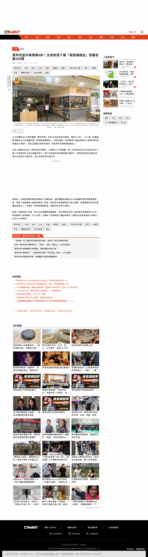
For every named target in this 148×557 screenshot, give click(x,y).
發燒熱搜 (114, 527)
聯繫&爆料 (72, 527)
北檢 (40, 68)
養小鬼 (123, 122)
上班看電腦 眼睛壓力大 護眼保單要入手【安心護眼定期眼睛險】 (42, 301)
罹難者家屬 (25, 72)
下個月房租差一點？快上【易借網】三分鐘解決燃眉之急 (55, 458)
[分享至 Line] (9, 77)
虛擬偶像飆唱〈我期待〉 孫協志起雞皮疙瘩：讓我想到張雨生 (26, 369)
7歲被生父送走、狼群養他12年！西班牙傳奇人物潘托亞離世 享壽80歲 (26, 458)
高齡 (106, 118)
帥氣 (120, 118)
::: (14, 40)
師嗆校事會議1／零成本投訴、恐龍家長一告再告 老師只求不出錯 (55, 391)
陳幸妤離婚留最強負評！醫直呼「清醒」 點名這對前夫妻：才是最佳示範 (55, 436)
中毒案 (93, 68)
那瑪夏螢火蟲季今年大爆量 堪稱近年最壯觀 (34, 297)
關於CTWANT (51, 527)
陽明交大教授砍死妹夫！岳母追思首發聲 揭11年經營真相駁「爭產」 (85, 458)
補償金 (55, 68)
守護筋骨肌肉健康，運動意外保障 (85, 480)
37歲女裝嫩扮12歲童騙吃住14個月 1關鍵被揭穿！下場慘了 (85, 503)
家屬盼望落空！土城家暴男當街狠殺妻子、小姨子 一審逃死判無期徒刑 (85, 369)
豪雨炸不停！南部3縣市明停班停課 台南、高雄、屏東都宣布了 (85, 413)
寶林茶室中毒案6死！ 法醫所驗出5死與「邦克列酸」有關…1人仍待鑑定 (42, 252)
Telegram (94, 533)
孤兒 (127, 118)
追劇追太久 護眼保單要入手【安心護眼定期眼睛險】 (25, 480)
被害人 (63, 68)
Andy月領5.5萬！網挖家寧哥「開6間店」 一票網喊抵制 (39, 290)
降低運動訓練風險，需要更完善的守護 (85, 436)
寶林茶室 (17, 68)
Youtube (76, 533)
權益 (47, 72)
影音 (122, 37)
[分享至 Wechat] (9, 85)
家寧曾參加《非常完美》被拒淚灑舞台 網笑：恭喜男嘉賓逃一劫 (42, 284)
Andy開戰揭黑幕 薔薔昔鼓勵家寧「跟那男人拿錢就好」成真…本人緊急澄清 (47, 287)
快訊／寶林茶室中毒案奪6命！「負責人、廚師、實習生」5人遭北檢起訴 (42, 244)
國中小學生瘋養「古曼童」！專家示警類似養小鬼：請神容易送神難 (55, 503)
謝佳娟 (19, 63)
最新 (26, 37)
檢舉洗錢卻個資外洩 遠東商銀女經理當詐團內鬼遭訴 (26, 436)
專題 (133, 37)
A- (20, 131)
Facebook (57, 533)
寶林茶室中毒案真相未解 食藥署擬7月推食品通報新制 (35, 256)
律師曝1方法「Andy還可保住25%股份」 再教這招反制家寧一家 (42, 280)
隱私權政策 (50, 554)
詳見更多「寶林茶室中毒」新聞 (26, 235)
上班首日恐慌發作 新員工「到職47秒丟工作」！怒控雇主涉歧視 (26, 503)
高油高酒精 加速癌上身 (82, 345)
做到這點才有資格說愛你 (24, 389)
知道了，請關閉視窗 (137, 548)
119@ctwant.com (64, 310)
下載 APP (132, 32)
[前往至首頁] (12, 32)
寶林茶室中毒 (75, 68)
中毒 (26, 68)
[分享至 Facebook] (9, 81)
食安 (33, 68)
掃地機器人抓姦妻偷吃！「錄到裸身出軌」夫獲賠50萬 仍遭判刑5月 (26, 346)
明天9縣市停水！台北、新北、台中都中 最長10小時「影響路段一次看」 (54, 346)
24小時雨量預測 (111, 122)
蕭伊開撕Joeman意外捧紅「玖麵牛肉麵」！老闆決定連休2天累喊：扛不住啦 (55, 480)
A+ (15, 131)
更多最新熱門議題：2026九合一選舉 (31, 294)
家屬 (47, 68)
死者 (15, 72)
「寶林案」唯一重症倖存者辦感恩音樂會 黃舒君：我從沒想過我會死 (41, 240)
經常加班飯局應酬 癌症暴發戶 (56, 367)
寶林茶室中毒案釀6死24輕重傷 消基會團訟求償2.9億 (35, 248)
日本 (113, 118)
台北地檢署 (37, 72)
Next (9, 89)
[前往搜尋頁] (142, 32)
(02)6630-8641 (36, 310)
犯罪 (85, 68)
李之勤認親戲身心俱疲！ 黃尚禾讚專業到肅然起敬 (26, 413)
